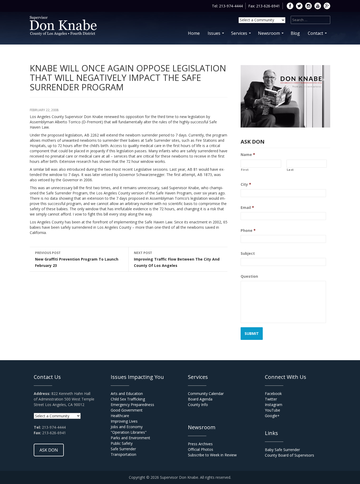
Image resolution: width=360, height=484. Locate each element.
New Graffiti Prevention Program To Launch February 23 (76, 259)
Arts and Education (127, 393)
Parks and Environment (130, 437)
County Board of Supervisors (289, 455)
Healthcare (120, 415)
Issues (214, 33)
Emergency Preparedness (132, 404)
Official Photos (200, 449)
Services (239, 33)
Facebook (273, 393)
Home (194, 33)
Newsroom (269, 33)
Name (248, 154)
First (245, 170)
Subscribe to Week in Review (212, 454)
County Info (198, 404)
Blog (295, 33)
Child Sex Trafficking (128, 399)
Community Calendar (206, 393)
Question (249, 276)
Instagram (273, 404)
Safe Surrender (123, 448)
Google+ (272, 415)
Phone (248, 230)
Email (247, 207)
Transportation (123, 454)
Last (290, 170)
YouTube (272, 410)
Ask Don (49, 450)
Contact (315, 33)
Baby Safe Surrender (282, 449)
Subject (248, 253)
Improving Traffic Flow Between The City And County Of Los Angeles (177, 259)
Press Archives (200, 443)
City (246, 184)
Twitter (271, 399)
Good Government (127, 410)
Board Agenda (200, 399)
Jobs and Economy (127, 426)
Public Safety (122, 443)
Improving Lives (124, 421)
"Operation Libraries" (129, 432)
